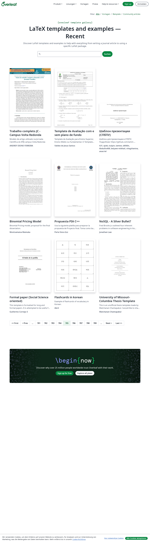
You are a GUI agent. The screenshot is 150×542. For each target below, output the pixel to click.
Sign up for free (65, 373)
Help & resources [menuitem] (109, 4)
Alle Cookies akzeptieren (136, 538)
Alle (97, 14)
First (15, 323)
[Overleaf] (9, 4)
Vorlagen (106, 14)
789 (95, 323)
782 (45, 323)
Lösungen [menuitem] (70, 4)
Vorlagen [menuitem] (84, 4)
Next (109, 323)
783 (52, 323)
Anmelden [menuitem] (141, 4)
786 (73, 323)
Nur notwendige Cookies (114, 538)
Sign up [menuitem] (128, 4)
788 (88, 323)
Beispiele (117, 14)
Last (119, 323)
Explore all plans (84, 373)
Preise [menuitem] (95, 4)
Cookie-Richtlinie (79, 539)
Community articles (131, 14)
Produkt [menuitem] (57, 4)
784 (59, 323)
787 (80, 323)
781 (38, 323)
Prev (25, 323)
